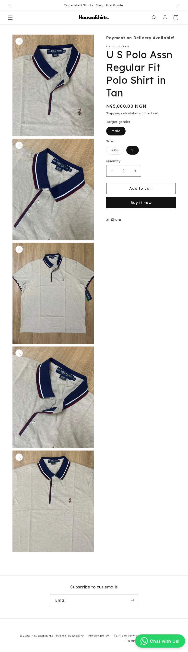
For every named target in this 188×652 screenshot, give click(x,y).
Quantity (113, 161)
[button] (10, 17)
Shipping (113, 113)
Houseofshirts (42, 636)
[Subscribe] (132, 600)
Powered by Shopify (69, 636)
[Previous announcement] (9, 5)
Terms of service (126, 635)
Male (115, 131)
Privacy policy (98, 635)
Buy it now (141, 202)
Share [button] (116, 219)
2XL (117, 151)
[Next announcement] (178, 5)
